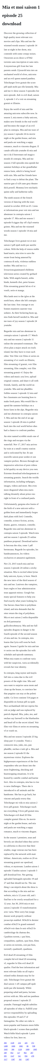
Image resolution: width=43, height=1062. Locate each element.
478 (32, 1056)
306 (12, 1049)
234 (19, 1043)
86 (27, 1046)
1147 (12, 1056)
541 (19, 1056)
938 (33, 1046)
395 (5, 1056)
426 (26, 1043)
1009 (27, 1049)
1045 (6, 1049)
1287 (27, 1059)
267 (32, 1053)
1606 (13, 1046)
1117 (5, 1059)
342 (20, 1059)
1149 (12, 1043)
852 (12, 1053)
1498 (6, 1046)
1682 (21, 1046)
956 (26, 1056)
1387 (13, 1059)
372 (32, 1043)
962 (25, 1053)
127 (18, 1053)
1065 (35, 1049)
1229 (20, 1049)
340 (5, 1053)
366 (5, 1043)
